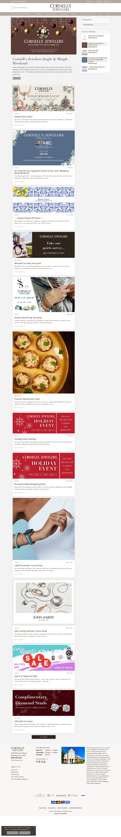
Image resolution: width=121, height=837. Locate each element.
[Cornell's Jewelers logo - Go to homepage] (60, 7)
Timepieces (63, 14)
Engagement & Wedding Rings (20, 14)
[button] (90, 1)
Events (74, 14)
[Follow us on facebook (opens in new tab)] (39, 762)
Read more (17, 78)
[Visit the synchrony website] (73, 795)
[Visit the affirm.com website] (83, 795)
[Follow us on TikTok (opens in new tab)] (44, 762)
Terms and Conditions (17, 777)
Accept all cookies (25, 833)
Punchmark (64, 813)
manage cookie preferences (20, 829)
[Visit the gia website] (50, 795)
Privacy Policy (15, 774)
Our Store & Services (88, 14)
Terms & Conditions (62, 808)
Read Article (92, 37)
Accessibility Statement (75, 808)
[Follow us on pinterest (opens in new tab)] (37, 762)
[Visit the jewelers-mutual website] (61, 795)
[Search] (109, 14)
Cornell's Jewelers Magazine (19, 779)
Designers (37, 14)
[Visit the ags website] (40, 795)
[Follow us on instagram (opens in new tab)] (42, 762)
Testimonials (14, 772)
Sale (100, 14)
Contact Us (14, 770)
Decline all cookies (12, 833)
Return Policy (42, 808)
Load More (43, 737)
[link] (19, 1)
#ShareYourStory (88, 24)
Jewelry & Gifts (51, 14)
